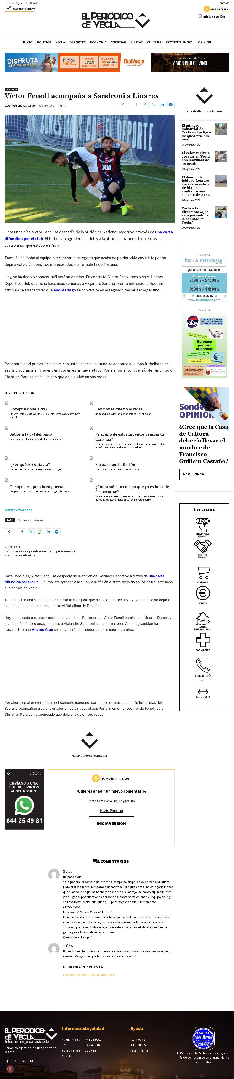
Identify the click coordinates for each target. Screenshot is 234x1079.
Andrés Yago (64, 290)
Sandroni (23, 520)
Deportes (11, 89)
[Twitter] (145, 104)
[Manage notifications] (10, 1069)
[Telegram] (171, 104)
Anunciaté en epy (24, 9)
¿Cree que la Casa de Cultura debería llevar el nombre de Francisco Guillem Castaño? (204, 444)
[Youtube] (32, 1061)
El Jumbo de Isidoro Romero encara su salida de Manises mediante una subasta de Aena (196, 186)
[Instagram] (23, 1061)
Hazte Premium (111, 810)
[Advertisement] (90, 331)
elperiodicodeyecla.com (20, 106)
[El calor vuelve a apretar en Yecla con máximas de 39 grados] (221, 156)
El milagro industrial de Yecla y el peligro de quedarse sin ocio (196, 133)
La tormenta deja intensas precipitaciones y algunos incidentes (40, 553)
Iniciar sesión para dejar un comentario (89, 975)
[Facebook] (136, 104)
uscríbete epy (219, 9)
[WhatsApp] (153, 104)
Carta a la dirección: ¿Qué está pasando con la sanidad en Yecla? (197, 215)
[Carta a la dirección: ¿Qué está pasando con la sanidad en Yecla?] (221, 212)
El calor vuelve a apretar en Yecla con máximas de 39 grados (196, 158)
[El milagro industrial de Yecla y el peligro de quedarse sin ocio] (221, 129)
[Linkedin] (162, 104)
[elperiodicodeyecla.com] (89, 740)
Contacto (223, 3)
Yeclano (38, 520)
